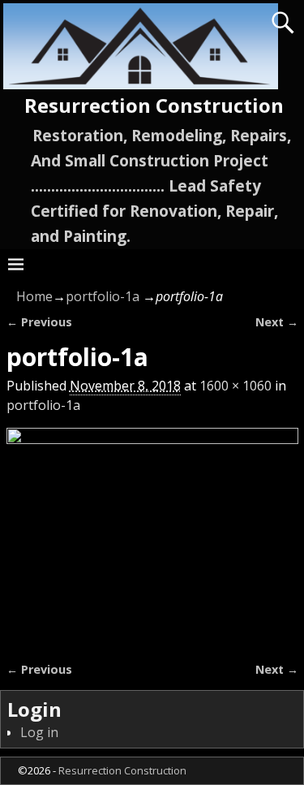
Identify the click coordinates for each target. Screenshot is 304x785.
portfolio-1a (102, 296)
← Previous (39, 322)
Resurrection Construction (154, 105)
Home (34, 296)
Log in (39, 732)
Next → (276, 322)
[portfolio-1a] (152, 534)
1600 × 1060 (235, 386)
